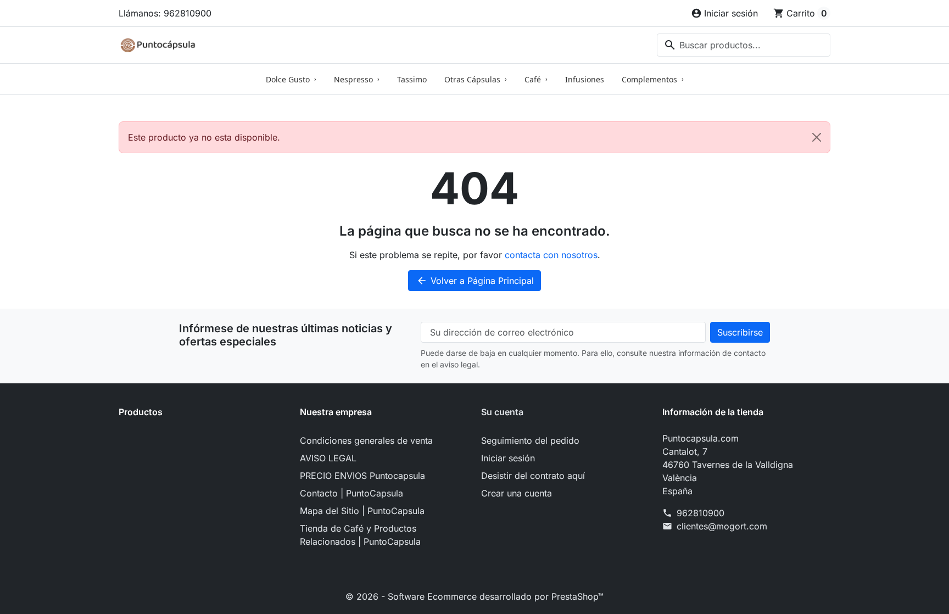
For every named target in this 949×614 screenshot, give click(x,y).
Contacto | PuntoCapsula (351, 493)
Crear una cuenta (516, 493)
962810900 (700, 512)
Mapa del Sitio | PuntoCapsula (362, 510)
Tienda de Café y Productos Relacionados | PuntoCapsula (360, 535)
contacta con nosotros (551, 254)
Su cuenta (502, 411)
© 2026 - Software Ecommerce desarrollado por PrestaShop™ (474, 596)
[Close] (816, 137)
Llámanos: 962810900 (165, 13)
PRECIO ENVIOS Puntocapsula (362, 475)
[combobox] (743, 45)
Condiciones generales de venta (366, 440)
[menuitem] (291, 79)
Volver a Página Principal (475, 280)
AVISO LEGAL (328, 458)
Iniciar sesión (508, 458)
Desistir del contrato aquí (533, 475)
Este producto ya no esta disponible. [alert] (204, 137)
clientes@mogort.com (722, 526)
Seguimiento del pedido (530, 440)
